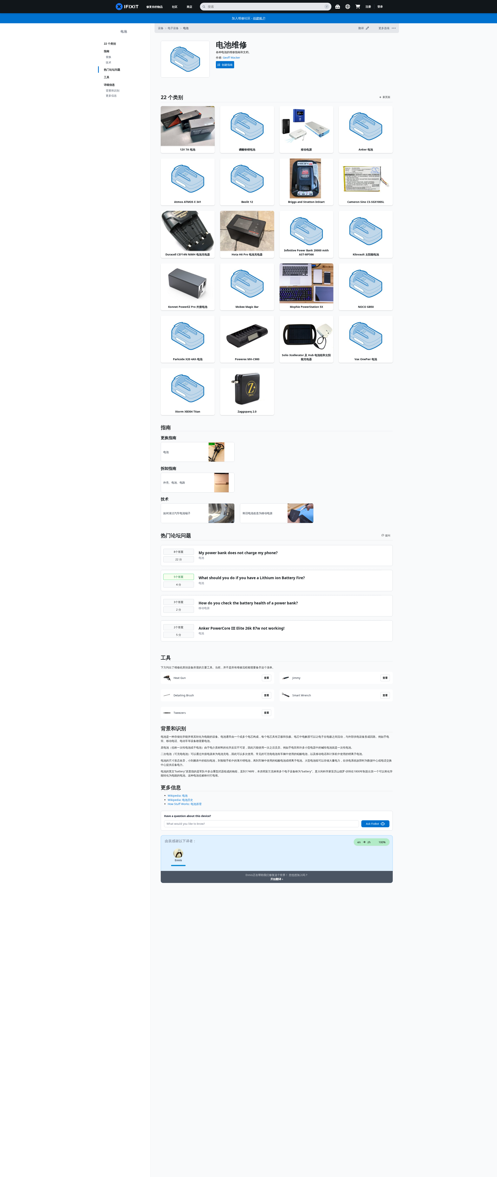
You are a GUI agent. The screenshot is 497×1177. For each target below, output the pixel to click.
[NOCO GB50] (366, 283)
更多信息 (111, 95)
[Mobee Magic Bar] (247, 283)
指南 (106, 51)
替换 (108, 57)
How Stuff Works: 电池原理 (185, 804)
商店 (189, 7)
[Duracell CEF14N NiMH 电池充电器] (188, 231)
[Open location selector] (348, 6)
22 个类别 (110, 43)
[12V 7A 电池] (188, 126)
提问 (387, 535)
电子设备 (173, 28)
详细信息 (109, 85)
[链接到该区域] (159, 729)
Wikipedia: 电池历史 (180, 800)
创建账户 (259, 18)
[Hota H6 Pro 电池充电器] (247, 231)
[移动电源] (307, 126)
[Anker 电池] (366, 126)
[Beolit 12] (247, 178)
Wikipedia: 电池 (178, 795)
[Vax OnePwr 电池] (366, 336)
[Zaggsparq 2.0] (247, 388)
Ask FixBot (372, 824)
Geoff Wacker (231, 57)
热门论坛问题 (112, 69)
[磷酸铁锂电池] (247, 126)
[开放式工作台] (337, 6)
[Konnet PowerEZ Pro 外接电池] (188, 283)
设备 (160, 28)
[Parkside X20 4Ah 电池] (188, 336)
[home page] (127, 6)
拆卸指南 (168, 468)
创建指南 (227, 65)
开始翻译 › (276, 879)
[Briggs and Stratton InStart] (307, 178)
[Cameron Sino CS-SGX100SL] (366, 178)
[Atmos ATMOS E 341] (188, 178)
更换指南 (168, 437)
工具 (106, 77)
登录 (380, 6)
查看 (266, 677)
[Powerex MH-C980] (247, 336)
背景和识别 (112, 90)
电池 (124, 31)
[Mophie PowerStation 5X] (307, 283)
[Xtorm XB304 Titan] (188, 388)
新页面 (386, 97)
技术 (108, 62)
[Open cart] (358, 6)
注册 (368, 6)
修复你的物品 (154, 7)
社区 (174, 7)
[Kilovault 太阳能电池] (366, 231)
